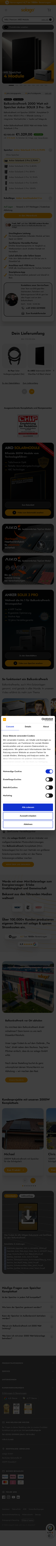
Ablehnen (28, 824)
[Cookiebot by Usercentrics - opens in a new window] (41, 719)
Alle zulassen (28, 807)
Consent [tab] (10, 726)
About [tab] (46, 726)
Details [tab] (28, 726)
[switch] (49, 779)
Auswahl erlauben (28, 816)
